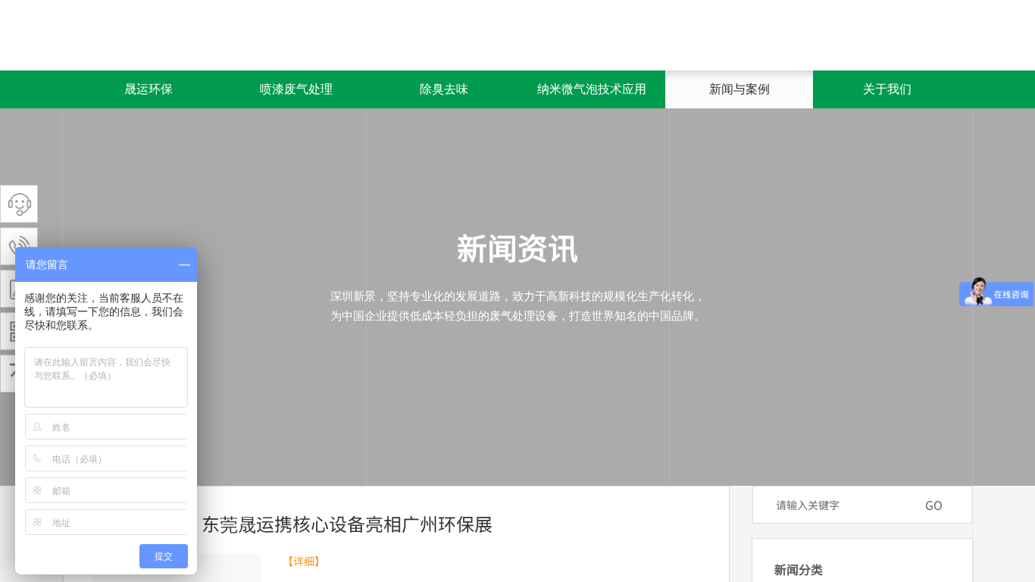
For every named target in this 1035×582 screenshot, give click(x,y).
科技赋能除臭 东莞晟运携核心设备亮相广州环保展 (290, 523)
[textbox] (843, 504)
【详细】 (304, 561)
